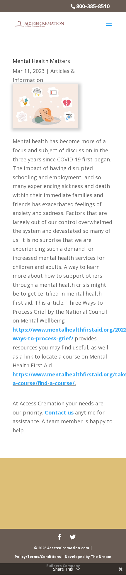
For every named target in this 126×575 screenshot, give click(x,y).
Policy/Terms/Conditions (38, 556)
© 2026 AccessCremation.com (61, 547)
